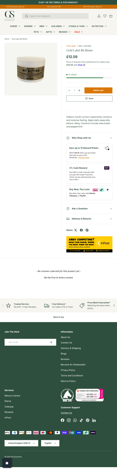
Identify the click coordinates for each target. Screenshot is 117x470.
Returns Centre (12, 395)
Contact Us (66, 342)
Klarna (8, 401)
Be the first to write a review (58, 277)
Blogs (63, 353)
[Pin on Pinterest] (87, 230)
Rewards (9, 412)
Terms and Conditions (72, 375)
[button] (111, 16)
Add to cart (98, 90)
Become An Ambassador (73, 364)
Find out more (83, 157)
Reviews (65, 359)
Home (7, 39)
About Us (65, 337)
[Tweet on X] (75, 230)
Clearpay (9, 406)
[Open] (7, 463)
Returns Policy (68, 381)
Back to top (58, 317)
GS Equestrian (16, 457)
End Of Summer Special (14, 7)
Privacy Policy (68, 370)
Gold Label (71, 46)
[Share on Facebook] (81, 230)
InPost (8, 417)
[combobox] (55, 16)
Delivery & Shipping (71, 348)
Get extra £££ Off (52, 7)
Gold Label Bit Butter (19, 39)
